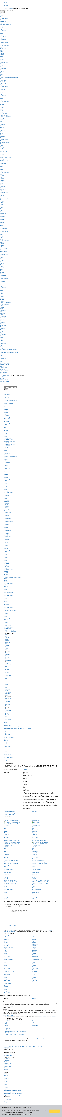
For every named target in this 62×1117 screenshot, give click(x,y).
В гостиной (2, 156)
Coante (1, 305)
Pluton (1, 271)
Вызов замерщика (8, 7)
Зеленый (2, 295)
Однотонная (3, 41)
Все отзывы (35, 998)
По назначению (4, 18)
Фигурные (2, 124)
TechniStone (3, 316)
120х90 (2, 203)
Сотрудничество (4, 367)
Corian (1, 56)
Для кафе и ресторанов (6, 157)
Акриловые (2, 186)
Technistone (7, 1086)
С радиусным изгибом (5, 66)
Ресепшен (2, 227)
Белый (1, 33)
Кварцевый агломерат (5, 63)
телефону (53, 1016)
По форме (2, 65)
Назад (1, 15)
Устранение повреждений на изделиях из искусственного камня (16, 354)
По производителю (4, 45)
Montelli (2, 57)
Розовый (2, 301)
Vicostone (2, 317)
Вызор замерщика (4, 381)
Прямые (2, 69)
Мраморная (3, 283)
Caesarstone (3, 313)
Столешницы (3, 17)
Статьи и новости (4, 370)
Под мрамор (3, 39)
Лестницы (2, 234)
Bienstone (2, 265)
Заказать (6, 839)
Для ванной (3, 21)
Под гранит (3, 38)
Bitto (1, 311)
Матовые (2, 280)
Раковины (2, 184)
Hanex (1, 51)
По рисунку (3, 36)
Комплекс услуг (4, 351)
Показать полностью (8, 1006)
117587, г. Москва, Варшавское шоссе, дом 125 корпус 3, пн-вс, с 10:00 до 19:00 (24, 1046)
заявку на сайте (43, 1016)
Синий (1, 293)
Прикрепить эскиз (8, 927)
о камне (25, 769)
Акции (1, 357)
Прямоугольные (4, 139)
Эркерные (2, 125)
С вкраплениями (4, 42)
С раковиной (3, 76)
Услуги (1, 346)
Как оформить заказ (5, 363)
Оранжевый (3, 298)
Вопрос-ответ (3, 372)
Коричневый (3, 30)
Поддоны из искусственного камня (8, 199)
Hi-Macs (2, 54)
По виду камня (3, 60)
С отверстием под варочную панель (9, 77)
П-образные (3, 68)
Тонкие (1, 72)
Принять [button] (54, 1111)
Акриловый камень (4, 62)
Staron (1, 47)
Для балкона (3, 91)
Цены (1, 355)
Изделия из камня (4, 14)
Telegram (6, 5)
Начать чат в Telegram (42, 1039)
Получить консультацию (10, 925)
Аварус (1, 319)
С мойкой (2, 82)
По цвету (2, 27)
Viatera (1, 308)
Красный (2, 296)
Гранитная (2, 281)
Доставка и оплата (4, 364)
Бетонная (2, 328)
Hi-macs (6, 1079)
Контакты (2, 373)
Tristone (2, 53)
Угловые (2, 71)
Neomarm (2, 269)
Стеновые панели (4, 215)
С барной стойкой (4, 26)
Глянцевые (2, 44)
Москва (5, 2)
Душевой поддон (4, 198)
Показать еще (3, 997)
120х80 (2, 201)
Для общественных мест (6, 24)
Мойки (1, 133)
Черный (2, 35)
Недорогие (2, 89)
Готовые (2, 88)
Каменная (2, 327)
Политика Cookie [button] (26, 1114)
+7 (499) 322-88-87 (8, 8)
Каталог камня (3, 251)
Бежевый (2, 32)
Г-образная (3, 83)
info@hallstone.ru (8, 4)
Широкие (2, 127)
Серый (1, 29)
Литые (1, 74)
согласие (9, 930)
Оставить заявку (27, 807)
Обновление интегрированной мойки (9, 352)
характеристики (26, 767)
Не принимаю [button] (45, 1111)
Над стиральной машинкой (6, 23)
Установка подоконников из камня (8, 349)
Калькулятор (3, 358)
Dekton (1, 314)
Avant (5, 1083)
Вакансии (2, 369)
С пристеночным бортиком (6, 79)
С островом (3, 80)
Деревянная (3, 330)
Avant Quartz (3, 48)
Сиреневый (3, 343)
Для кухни (2, 20)
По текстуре (3, 274)
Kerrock (2, 59)
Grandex (2, 50)
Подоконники (3, 85)
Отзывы (2, 366)
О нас (1, 360)
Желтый (2, 299)
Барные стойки (3, 151)
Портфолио (3, 345)
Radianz (2, 307)
